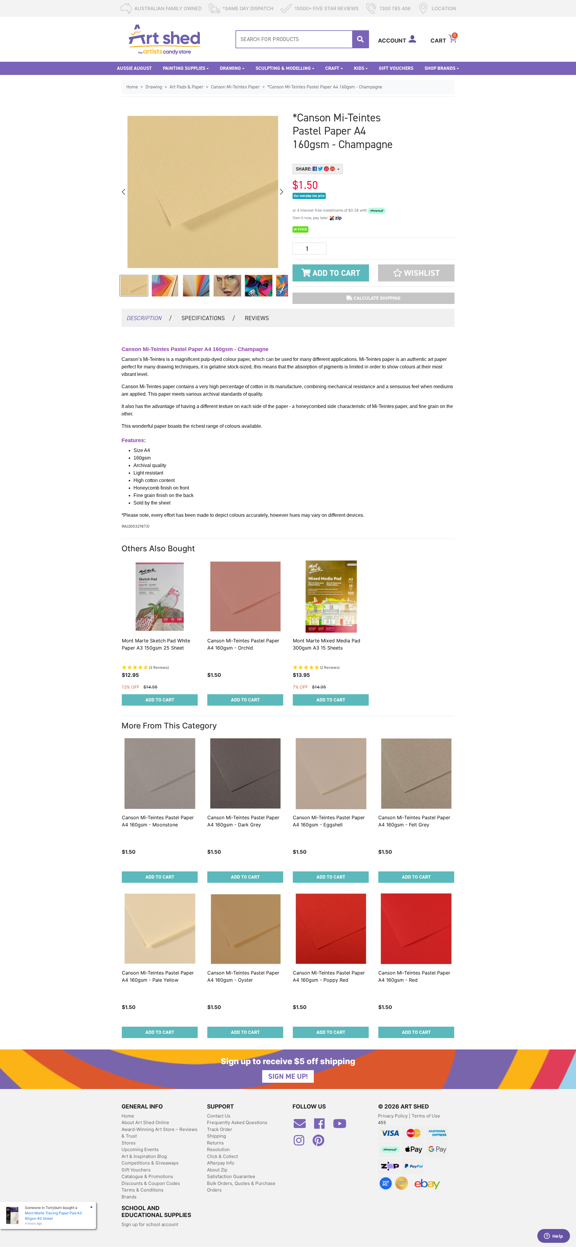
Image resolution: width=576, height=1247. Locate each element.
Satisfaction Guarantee (231, 1176)
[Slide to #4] (258, 285)
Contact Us (218, 1116)
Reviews (257, 318)
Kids (359, 68)
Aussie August (134, 68)
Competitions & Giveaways (150, 1163)
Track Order (219, 1129)
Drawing (230, 68)
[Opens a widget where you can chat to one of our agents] (553, 1236)
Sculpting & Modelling (283, 68)
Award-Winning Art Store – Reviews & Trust (159, 1132)
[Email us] (303, 1125)
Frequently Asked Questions (237, 1122)
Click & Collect (222, 1156)
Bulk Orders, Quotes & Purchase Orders (241, 1186)
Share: (304, 169)
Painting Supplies (184, 68)
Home (128, 1116)
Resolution (218, 1149)
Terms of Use (426, 1116)
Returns (215, 1143)
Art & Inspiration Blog (144, 1156)
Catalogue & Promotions (147, 1176)
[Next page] (281, 192)
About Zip (217, 1170)
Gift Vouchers (396, 68)
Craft (332, 68)
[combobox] (302, 39)
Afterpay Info (220, 1163)
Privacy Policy (393, 1116)
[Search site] (360, 39)
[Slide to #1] (133, 285)
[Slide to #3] (227, 285)
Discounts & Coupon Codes (151, 1183)
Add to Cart (335, 273)
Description (149, 318)
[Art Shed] (165, 38)
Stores (129, 1143)
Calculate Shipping (376, 298)
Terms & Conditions (143, 1190)
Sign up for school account (150, 1224)
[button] (416, 272)
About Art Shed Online (145, 1122)
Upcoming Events (140, 1149)
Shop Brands (439, 68)
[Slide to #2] (196, 285)
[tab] (149, 317)
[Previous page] (124, 192)
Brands (129, 1197)
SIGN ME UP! (288, 1076)
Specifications (208, 318)
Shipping (216, 1136)
